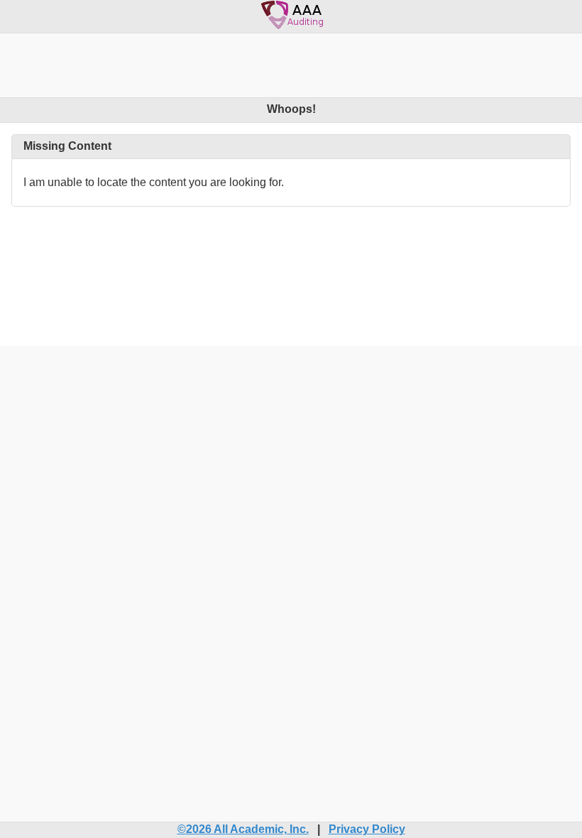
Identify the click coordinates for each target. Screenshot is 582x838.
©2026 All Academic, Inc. (243, 829)
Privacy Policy (367, 829)
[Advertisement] (291, 65)
